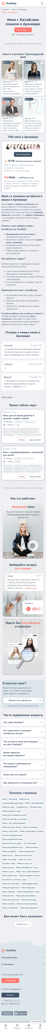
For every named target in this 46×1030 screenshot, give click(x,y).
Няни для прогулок (10, 899)
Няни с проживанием (34, 803)
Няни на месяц (32, 847)
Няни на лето (8, 895)
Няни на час (24, 799)
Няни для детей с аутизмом (14, 819)
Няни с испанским (10, 907)
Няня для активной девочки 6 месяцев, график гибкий (18, 417)
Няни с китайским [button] (9, 12)
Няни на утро (8, 871)
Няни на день (8, 867)
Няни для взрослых (10, 887)
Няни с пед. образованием (13, 823)
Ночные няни (35, 807)
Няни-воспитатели (23, 855)
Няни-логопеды (9, 859)
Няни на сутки (25, 859)
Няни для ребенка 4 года (28, 891)
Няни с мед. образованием (28, 871)
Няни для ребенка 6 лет (12, 847)
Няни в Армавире (19, 9)
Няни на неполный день (27, 903)
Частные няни (30, 843)
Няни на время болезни (12, 839)
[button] (23, 722)
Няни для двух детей (11, 827)
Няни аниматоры (9, 875)
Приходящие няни (29, 883)
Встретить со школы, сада (14, 879)
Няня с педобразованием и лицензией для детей (23, 454)
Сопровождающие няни (12, 803)
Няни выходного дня (11, 811)
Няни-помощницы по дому (32, 831)
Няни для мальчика (11, 883)
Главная (5, 9)
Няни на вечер (8, 903)
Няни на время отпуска (29, 875)
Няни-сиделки (8, 891)
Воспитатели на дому (12, 843)
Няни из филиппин (27, 851)
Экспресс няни (8, 863)
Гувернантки (22, 807)
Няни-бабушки (28, 887)
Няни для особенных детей (14, 815)
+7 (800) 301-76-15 (10, 1000)
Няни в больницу (28, 899)
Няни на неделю (9, 851)
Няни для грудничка (29, 907)
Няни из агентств (24, 863)
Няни (4, 799)
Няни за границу (30, 827)
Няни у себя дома (10, 831)
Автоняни (13, 799)
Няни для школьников (26, 895)
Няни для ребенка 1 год (26, 867)
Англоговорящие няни (12, 835)
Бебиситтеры (8, 807)
